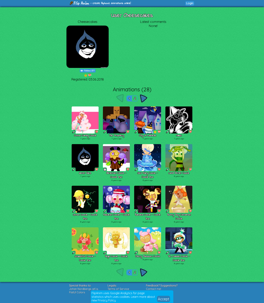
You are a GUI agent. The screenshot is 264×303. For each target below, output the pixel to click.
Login (189, 3)
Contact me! (153, 289)
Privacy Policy (107, 300)
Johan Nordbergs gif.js (83, 289)
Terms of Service (118, 289)
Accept (163, 299)
